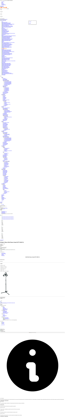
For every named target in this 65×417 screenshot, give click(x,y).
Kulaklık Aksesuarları (9, 47)
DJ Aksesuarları (4, 100)
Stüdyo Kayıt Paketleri (9, 24)
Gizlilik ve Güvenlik (5, 313)
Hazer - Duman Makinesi (10, 73)
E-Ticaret (31, 332)
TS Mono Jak (5, 177)
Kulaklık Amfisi (7, 46)
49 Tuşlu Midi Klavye (6, 89)
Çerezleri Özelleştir (2, 400)
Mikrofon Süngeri (6, 116)
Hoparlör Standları (8, 65)
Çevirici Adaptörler (6, 176)
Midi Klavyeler (7, 25)
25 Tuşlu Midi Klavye (6, 87)
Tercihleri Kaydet (6, 416)
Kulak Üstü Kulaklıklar (9, 44)
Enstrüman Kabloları (9, 64)
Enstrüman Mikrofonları (10, 38)
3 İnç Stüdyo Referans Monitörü (7, 81)
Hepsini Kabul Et (6, 400)
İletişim (2, 2)
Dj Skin (5, 101)
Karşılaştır (1, 298)
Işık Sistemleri (3, 69)
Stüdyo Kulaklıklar (8, 23)
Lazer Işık (5, 71)
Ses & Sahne (3, 145)
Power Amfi (5, 153)
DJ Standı (5, 103)
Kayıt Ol (30, 23)
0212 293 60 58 (6, 317)
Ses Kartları (6, 22)
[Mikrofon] (3, 41)
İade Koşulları (3, 255)
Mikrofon (3, 106)
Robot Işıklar (6, 70)
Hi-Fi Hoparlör (6, 162)
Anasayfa (4, 211)
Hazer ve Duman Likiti (6, 191)
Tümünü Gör (5, 91)
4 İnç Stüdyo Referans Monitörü (7, 138)
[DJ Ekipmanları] (4, 34)
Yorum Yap (1, 240)
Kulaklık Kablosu (6, 128)
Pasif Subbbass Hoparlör (7, 134)
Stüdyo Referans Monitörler (11, 51)
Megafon (5, 61)
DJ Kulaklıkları (4, 97)
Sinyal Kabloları (7, 67)
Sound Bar (5, 165)
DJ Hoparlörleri (7, 31)
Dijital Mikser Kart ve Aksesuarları (8, 150)
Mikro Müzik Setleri (6, 163)
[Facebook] (3, 322)
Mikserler (5, 56)
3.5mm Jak (5, 179)
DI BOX (4, 160)
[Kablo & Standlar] (4, 68)
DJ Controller (4, 95)
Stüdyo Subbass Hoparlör (7, 84)
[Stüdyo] (3, 27)
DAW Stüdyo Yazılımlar (10, 26)
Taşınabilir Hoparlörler (9, 53)
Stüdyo (2, 21)
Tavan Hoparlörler (8, 54)
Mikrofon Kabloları (8, 63)
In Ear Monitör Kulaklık (10, 57)
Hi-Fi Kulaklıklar (8, 45)
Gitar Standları (7, 66)
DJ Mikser (4, 96)
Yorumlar (3, 254)
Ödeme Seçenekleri (4, 253)
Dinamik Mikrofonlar (9, 36)
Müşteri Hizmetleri (5, 309)
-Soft (29, 332)
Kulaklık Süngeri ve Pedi (7, 129)
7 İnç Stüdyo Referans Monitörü (7, 83)
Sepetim (4, 307)
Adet (0, 246)
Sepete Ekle (4, 305)
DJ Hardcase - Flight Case (7, 102)
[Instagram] (3, 323)
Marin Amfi (5, 158)
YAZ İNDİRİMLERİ (4, 48)
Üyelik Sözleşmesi (5, 311)
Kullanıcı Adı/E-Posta (2, 205)
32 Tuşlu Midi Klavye (6, 88)
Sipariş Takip (3, 197)
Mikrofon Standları (8, 40)
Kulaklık (2, 121)
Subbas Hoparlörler (8, 50)
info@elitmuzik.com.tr (7, 318)
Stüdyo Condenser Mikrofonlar (12, 35)
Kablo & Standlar (3, 62)
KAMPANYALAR (4, 4)
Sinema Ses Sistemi (6, 164)
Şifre (0, 206)
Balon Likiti (5, 192)
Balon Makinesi (7, 72)
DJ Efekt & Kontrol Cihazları (12, 33)
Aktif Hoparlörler (8, 58)
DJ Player (5, 29)
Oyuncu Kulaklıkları (9, 43)
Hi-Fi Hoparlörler (5, 142)
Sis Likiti (5, 190)
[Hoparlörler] (3, 55)
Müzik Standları (3, 212)
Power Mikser (5, 149)
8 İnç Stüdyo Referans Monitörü (7, 140)
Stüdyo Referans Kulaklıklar (11, 42)
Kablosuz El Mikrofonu (6, 110)
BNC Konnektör (6, 181)
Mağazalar (3, 3)
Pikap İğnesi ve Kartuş (6, 166)
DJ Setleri (5, 32)
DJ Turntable (4, 98)
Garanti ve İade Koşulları (5, 312)
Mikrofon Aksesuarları (9, 39)
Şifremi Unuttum (5, 315)
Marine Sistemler (8, 59)
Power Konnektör (6, 180)
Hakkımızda (3, 1)
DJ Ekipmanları (3, 28)
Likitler (4, 74)
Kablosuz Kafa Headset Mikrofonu (8, 111)
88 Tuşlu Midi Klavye (6, 90)
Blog (2, 196)
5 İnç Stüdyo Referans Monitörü (7, 82)
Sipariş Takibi (4, 308)
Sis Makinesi (4, 186)
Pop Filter (5, 117)
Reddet (41, 399)
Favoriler (4, 316)
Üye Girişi (3, 204)
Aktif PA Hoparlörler (5, 132)
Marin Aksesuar (6, 159)
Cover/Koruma (6, 104)
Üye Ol (4, 314)
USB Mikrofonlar (8, 37)
